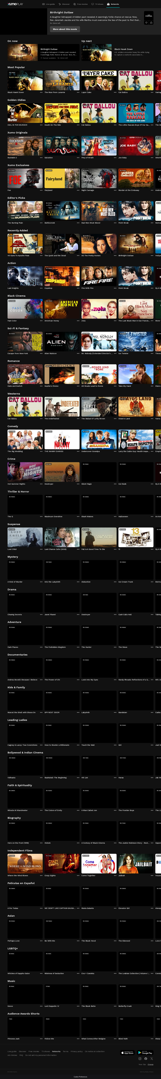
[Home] (15, 4)
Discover (66, 4)
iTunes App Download (127, 1053)
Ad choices (12, 1055)
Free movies (82, 4)
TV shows (99, 4)
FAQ (21, 1055)
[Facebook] (146, 1058)
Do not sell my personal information (41, 1055)
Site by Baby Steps (146, 1072)
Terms (65, 1051)
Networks (115, 4)
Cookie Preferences (80, 1077)
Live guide (50, 4)
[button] (65, 29)
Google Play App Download (145, 1053)
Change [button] (150, 1064)
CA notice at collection (95, 1051)
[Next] (153, 80)
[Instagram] (140, 1058)
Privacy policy (77, 1051)
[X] (151, 1058)
